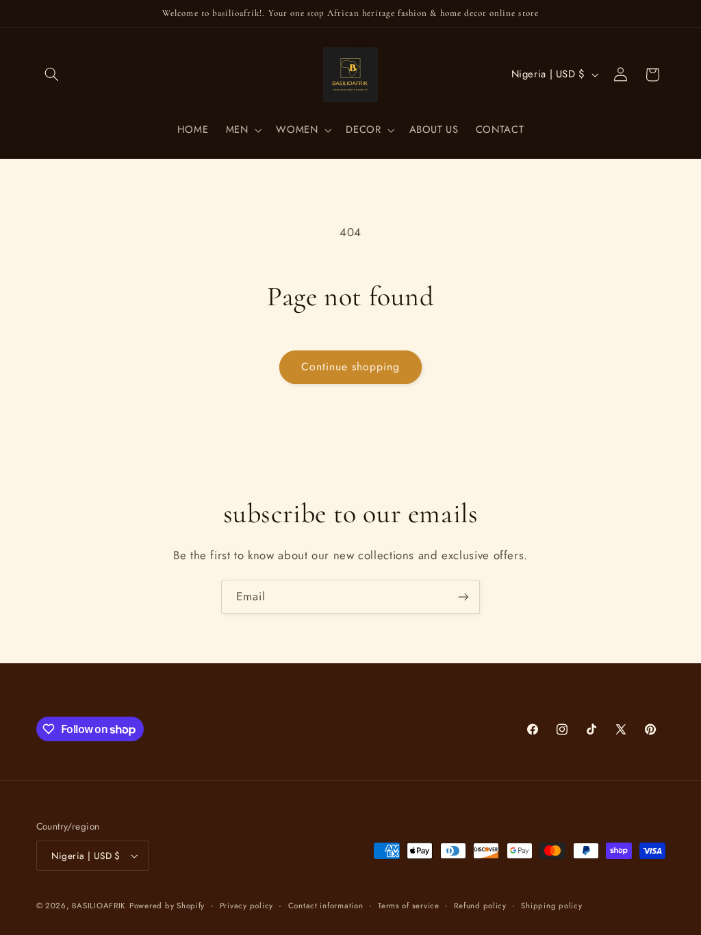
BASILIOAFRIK (99, 905)
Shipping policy (551, 905)
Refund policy (480, 905)
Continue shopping (350, 366)
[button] (52, 74)
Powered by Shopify (167, 905)
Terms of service (408, 905)
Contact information (326, 905)
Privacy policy (246, 905)
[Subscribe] (463, 596)
